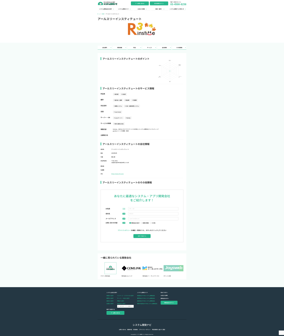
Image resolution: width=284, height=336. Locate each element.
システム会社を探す (111, 292)
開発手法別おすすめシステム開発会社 (147, 303)
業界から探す (110, 298)
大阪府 (103, 13)
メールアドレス (111, 219)
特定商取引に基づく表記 (158, 329)
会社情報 (164, 47)
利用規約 (135, 329)
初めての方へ (164, 292)
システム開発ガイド (123, 9)
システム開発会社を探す (105, 9)
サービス (149, 47)
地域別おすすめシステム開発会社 (146, 295)
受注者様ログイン (159, 3)
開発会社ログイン (169, 303)
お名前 (108, 209)
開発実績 (119, 47)
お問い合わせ (140, 3)
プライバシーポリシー (145, 329)
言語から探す (110, 303)
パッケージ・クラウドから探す (125, 295)
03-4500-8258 (178, 4)
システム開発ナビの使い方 (177, 9)
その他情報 (179, 47)
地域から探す (110, 295)
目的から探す (110, 301)
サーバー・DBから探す (123, 298)
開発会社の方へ (165, 298)
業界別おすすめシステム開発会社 (146, 298)
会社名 (108, 214)
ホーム (98, 13)
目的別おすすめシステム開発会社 (146, 301)
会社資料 (104, 47)
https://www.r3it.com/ (117, 174)
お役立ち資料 (164, 295)
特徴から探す (120, 301)
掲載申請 (129, 329)
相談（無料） (158, 9)
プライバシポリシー (124, 230)
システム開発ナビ (142, 324)
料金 (134, 47)
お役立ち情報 (141, 9)
